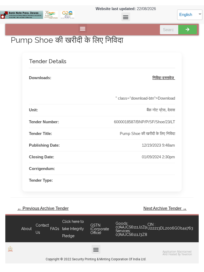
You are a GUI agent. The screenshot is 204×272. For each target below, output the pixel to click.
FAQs (54, 229)
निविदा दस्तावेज (163, 78)
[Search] (187, 29)
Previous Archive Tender (43, 208)
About (26, 229)
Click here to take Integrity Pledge (73, 228)
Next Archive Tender (165, 208)
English (185, 14)
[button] (125, 16)
